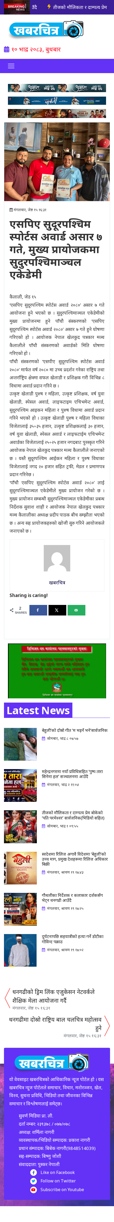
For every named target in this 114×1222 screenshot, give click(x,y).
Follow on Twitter (58, 1181)
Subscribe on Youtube (62, 1189)
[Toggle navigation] (11, 66)
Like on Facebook (58, 1172)
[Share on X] (57, 610)
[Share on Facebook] (38, 610)
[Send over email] (76, 610)
